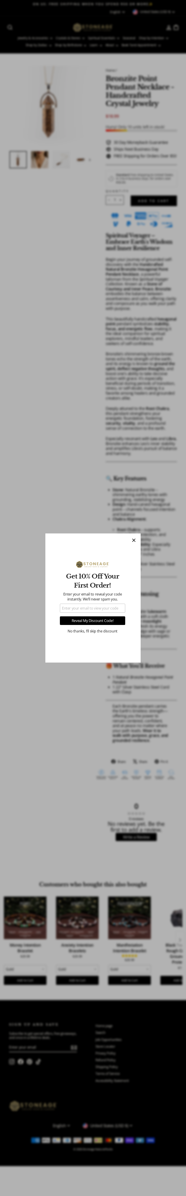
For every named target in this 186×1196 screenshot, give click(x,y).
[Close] (134, 540)
